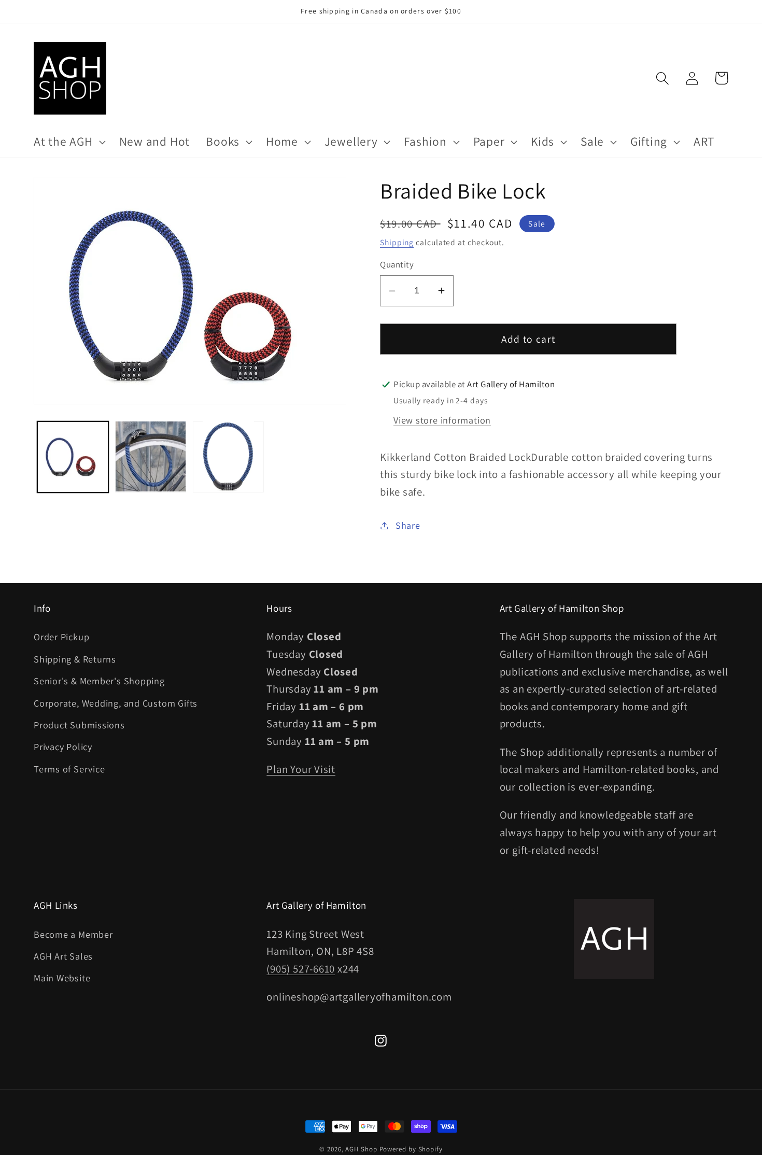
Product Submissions (79, 725)
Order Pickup (61, 636)
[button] (68, 142)
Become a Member (73, 934)
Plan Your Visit (300, 769)
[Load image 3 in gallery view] (228, 456)
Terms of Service (69, 769)
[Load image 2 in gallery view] (150, 456)
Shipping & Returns (75, 659)
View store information (442, 420)
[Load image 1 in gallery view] (72, 456)
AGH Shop (361, 1149)
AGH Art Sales (63, 956)
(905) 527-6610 (300, 969)
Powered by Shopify (411, 1149)
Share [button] (408, 525)
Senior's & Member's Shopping (99, 680)
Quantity (397, 264)
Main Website (62, 977)
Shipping (397, 242)
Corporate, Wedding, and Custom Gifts (115, 703)
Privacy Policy (63, 746)
